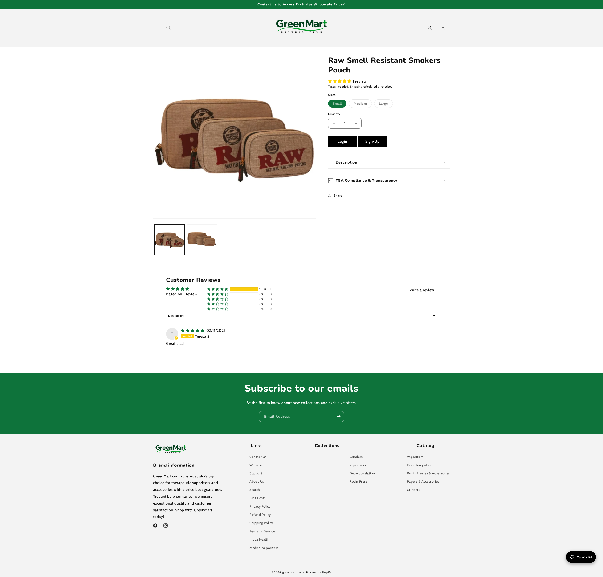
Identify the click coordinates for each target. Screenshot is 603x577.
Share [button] (338, 195)
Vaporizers (358, 465)
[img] (193, 330)
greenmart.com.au (294, 572)
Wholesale (257, 465)
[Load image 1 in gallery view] (169, 239)
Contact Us (258, 457)
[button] (158, 28)
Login (342, 141)
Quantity (334, 114)
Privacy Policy (259, 506)
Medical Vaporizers (264, 548)
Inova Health (259, 539)
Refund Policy (260, 515)
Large (386, 104)
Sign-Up (372, 141)
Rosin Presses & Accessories (428, 473)
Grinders (356, 457)
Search (254, 490)
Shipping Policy (261, 523)
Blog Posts (257, 498)
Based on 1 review (181, 294)
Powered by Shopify (318, 572)
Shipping (356, 86)
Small (339, 104)
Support (255, 473)
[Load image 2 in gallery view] (202, 239)
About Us (256, 481)
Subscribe (339, 416)
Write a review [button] (422, 290)
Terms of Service (262, 531)
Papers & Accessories (423, 481)
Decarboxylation (362, 473)
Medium (363, 104)
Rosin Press (358, 481)
